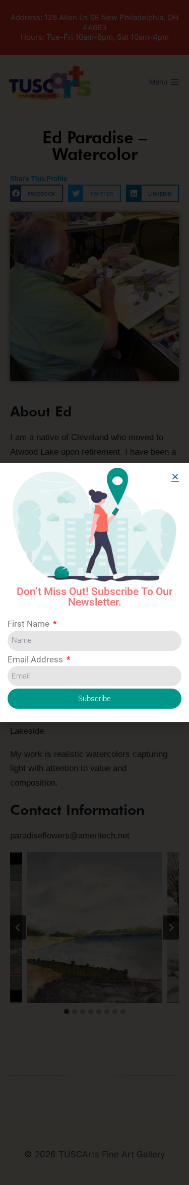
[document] (94, 592)
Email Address (36, 659)
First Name (29, 624)
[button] (175, 476)
